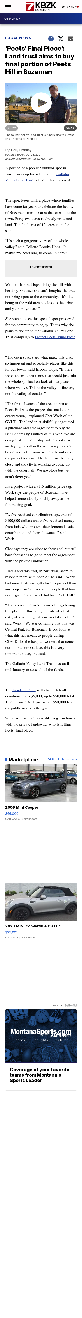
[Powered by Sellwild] (70, 1005)
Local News (18, 38)
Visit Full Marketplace (62, 759)
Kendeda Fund (24, 689)
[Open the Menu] (7, 6)
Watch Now (69, 6)
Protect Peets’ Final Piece (55, 336)
